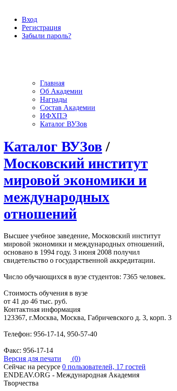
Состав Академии (67, 107)
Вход (29, 19)
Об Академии (61, 91)
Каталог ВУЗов (63, 124)
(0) (75, 358)
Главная (52, 83)
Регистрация (41, 27)
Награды (53, 99)
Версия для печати (32, 358)
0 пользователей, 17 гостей (104, 367)
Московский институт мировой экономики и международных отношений (76, 188)
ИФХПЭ (53, 116)
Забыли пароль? (46, 36)
